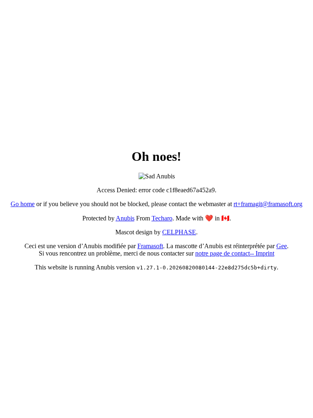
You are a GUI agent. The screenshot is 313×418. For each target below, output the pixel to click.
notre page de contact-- (225, 253)
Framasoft (150, 245)
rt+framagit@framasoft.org (268, 203)
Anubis (125, 218)
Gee (281, 245)
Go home (23, 203)
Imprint (265, 253)
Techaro (162, 218)
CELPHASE (179, 232)
